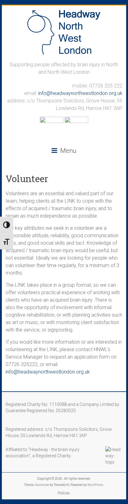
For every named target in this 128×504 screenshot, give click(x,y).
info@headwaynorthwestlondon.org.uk (80, 93)
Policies (64, 493)
